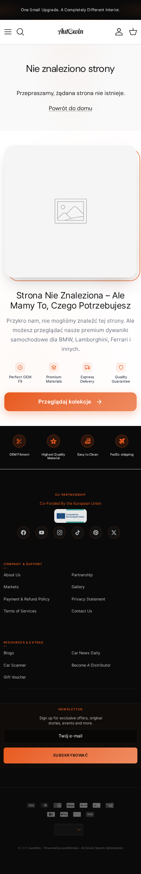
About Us (12, 574)
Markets (11, 586)
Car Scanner (15, 665)
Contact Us (82, 610)
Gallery (78, 586)
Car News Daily (86, 652)
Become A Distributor (91, 665)
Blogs (9, 652)
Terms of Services (20, 610)
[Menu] (8, 32)
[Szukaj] (24, 32)
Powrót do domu (70, 108)
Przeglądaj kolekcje (64, 401)
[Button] (68, 829)
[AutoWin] (70, 32)
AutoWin (35, 848)
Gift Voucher (15, 677)
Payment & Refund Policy (27, 599)
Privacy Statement (88, 599)
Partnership (82, 574)
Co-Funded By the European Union (70, 503)
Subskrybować (70, 755)
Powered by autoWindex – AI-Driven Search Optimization (83, 848)
